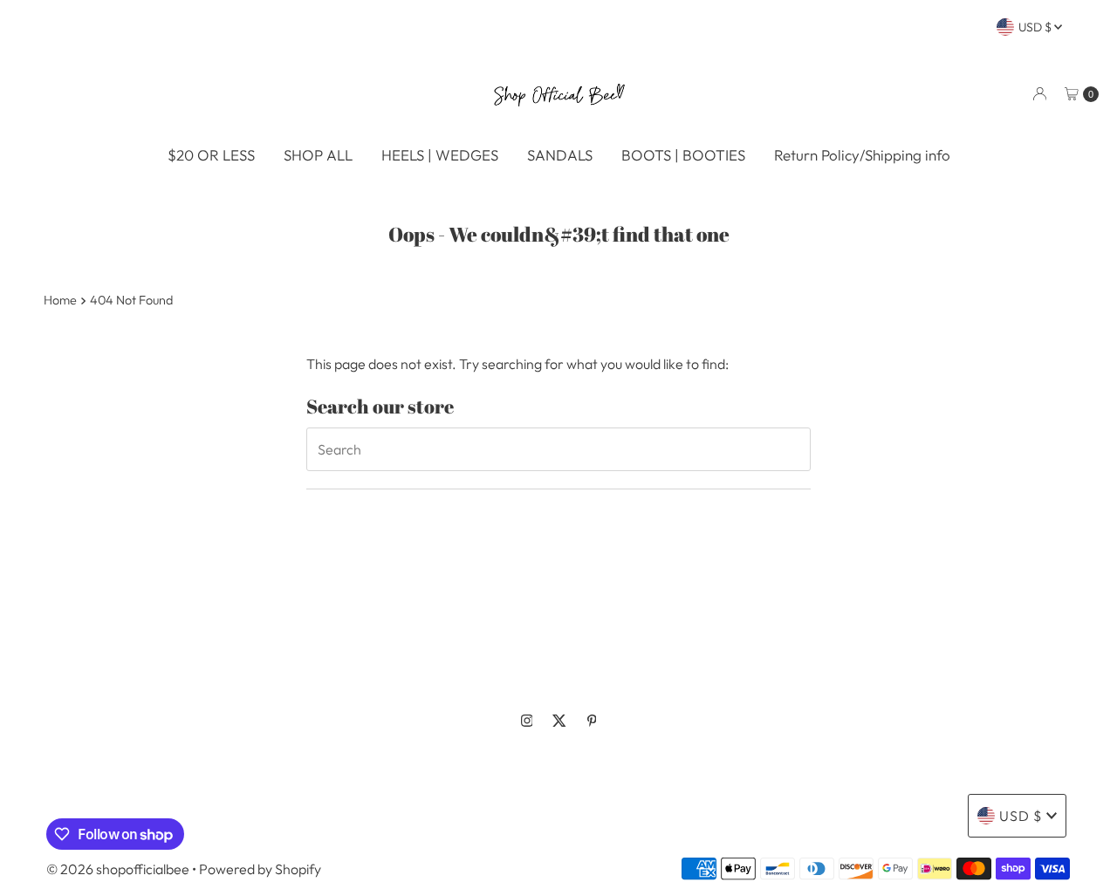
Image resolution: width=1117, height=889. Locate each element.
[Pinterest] (592, 720)
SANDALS (560, 155)
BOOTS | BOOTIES (683, 155)
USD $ (1036, 27)
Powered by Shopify (260, 869)
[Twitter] (559, 720)
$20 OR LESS (211, 155)
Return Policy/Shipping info (862, 155)
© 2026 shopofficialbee (117, 869)
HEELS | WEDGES (439, 155)
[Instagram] (527, 720)
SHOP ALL (318, 155)
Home (60, 300)
